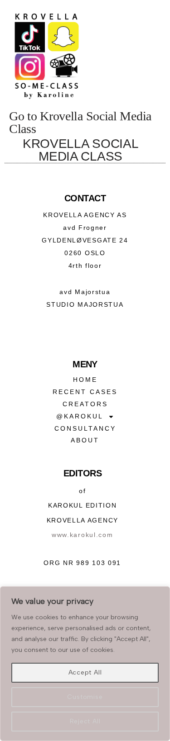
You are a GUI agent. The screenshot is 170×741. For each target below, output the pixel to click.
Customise (84, 697)
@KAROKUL (79, 416)
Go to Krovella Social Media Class (80, 122)
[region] (85, 663)
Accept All (85, 672)
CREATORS (85, 404)
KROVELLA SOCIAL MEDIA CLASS (81, 150)
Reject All (85, 721)
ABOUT (85, 440)
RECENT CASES (85, 391)
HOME (85, 379)
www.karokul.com (82, 534)
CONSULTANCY (85, 428)
